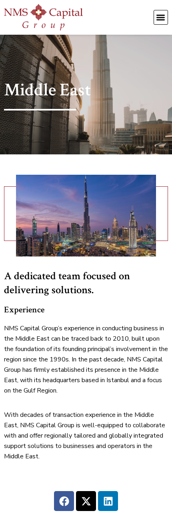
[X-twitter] (86, 501)
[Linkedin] (108, 501)
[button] (161, 17)
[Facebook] (64, 501)
